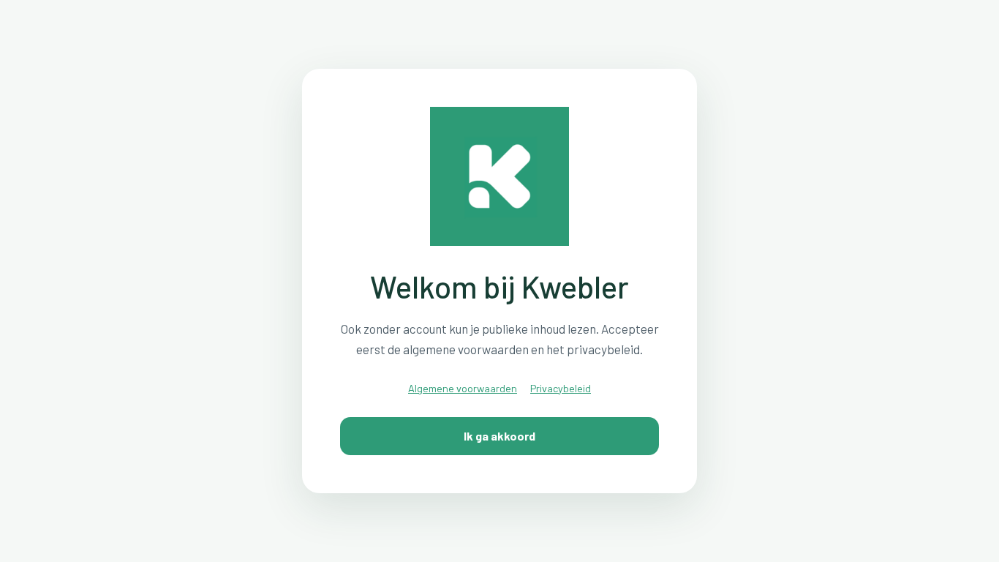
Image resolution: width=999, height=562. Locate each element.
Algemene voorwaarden (462, 388)
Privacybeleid (560, 388)
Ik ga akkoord (499, 436)
